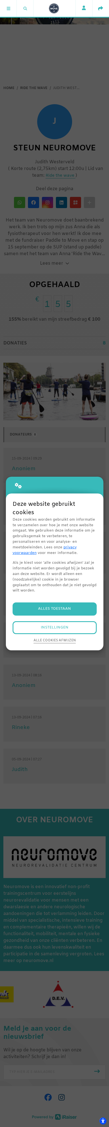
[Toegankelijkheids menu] (102, 1120)
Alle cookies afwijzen (55, 640)
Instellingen (54, 627)
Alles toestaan (54, 608)
